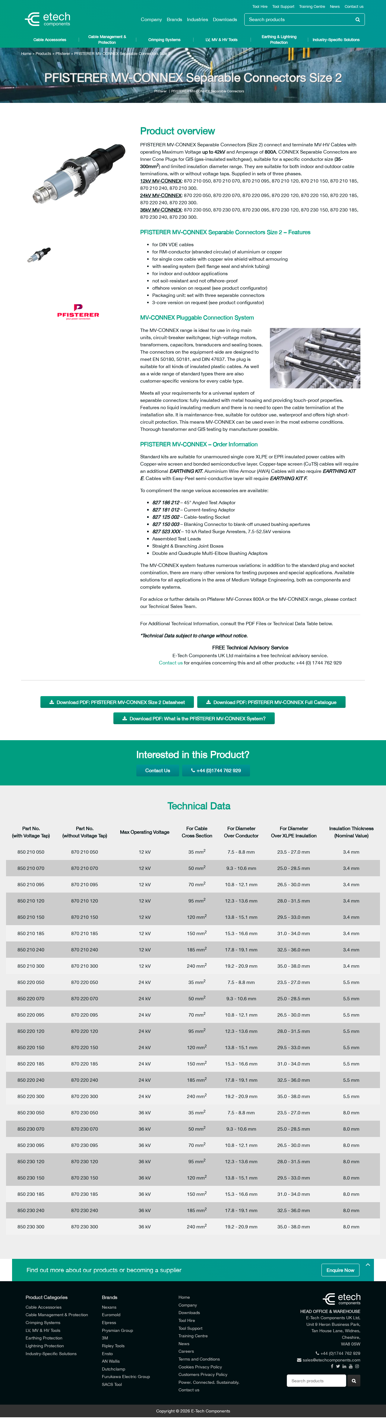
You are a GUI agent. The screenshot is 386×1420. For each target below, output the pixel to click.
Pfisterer (62, 53)
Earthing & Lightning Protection (279, 39)
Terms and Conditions (199, 1358)
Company (151, 19)
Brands (174, 19)
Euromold (111, 1314)
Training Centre (312, 6)
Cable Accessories (49, 39)
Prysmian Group (117, 1330)
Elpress (109, 1322)
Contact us (354, 6)
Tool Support (283, 6)
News (335, 6)
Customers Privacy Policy (203, 1374)
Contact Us (157, 770)
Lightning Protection (45, 1345)
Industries (197, 19)
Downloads (225, 19)
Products (43, 53)
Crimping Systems (164, 39)
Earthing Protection (44, 1337)
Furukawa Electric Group (126, 1376)
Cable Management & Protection (107, 39)
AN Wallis (111, 1361)
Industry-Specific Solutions (336, 39)
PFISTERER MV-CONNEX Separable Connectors (207, 91)
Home (26, 53)
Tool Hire (259, 6)
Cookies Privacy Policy (200, 1366)
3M (105, 1337)
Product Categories (47, 1297)
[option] (78, 174)
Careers (186, 1351)
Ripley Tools (113, 1345)
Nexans (109, 1307)
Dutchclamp (113, 1368)
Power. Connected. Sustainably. (209, 1382)
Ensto (107, 1353)
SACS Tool (112, 1384)
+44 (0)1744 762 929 (219, 770)
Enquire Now (340, 1270)
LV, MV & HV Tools (222, 39)
